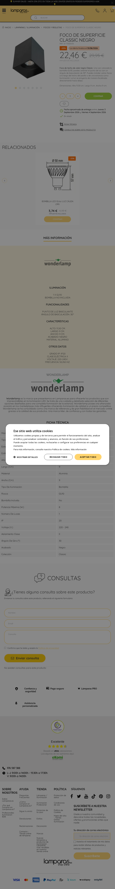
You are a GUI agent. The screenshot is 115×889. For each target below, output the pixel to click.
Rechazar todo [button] (58, 457)
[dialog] (57, 444)
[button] (25, 457)
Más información (79, 449)
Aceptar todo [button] (88, 457)
